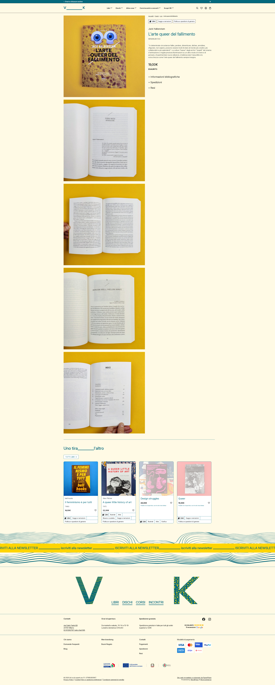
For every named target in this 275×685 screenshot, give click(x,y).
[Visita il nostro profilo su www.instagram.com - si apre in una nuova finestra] (209, 619)
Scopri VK (168, 8)
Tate (105, 506)
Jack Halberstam (156, 29)
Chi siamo (68, 639)
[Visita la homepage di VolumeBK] (74, 8)
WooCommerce (205, 680)
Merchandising (107, 639)
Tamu (67, 506)
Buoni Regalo (106, 644)
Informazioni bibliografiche (165, 76)
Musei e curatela (109, 518)
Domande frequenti (71, 644)
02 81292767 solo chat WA (74, 630)
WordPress (195, 680)
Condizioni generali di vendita (113, 680)
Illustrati (112, 515)
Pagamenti (143, 644)
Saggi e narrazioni (164, 21)
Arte (119, 515)
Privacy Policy (69, 680)
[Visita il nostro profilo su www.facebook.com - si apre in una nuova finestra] (203, 619)
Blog (65, 649)
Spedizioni (156, 82)
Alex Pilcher (107, 498)
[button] (95, 510)
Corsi (140, 602)
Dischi (118, 8)
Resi (152, 87)
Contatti (142, 639)
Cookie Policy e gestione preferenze (88, 680)
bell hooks (69, 498)
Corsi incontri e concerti (149, 8)
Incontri (156, 602)
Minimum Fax (154, 39)
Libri (108, 8)
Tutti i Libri (70, 457)
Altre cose (130, 8)
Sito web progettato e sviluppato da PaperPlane (194, 678)
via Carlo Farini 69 (71, 625)
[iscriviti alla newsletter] (137, 548)
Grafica (164, 521)
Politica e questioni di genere (184, 21)
